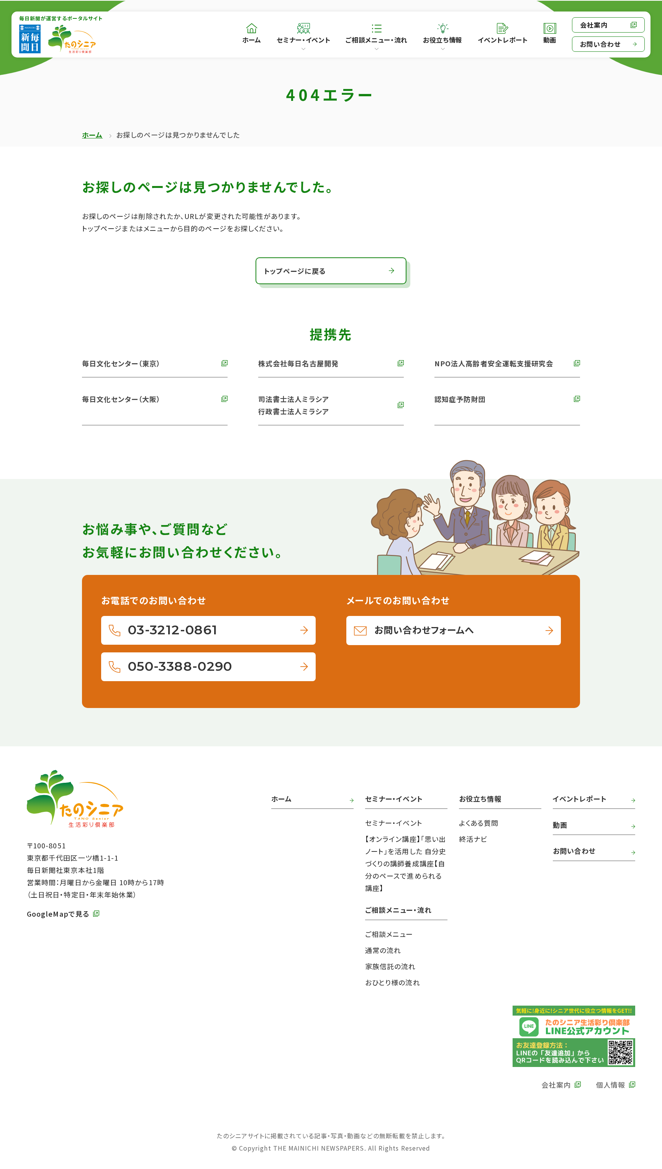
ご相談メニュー (389, 934)
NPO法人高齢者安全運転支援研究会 (493, 363)
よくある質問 (478, 823)
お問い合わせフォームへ (424, 629)
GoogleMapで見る (58, 914)
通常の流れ (383, 950)
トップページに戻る (295, 271)
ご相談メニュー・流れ (377, 39)
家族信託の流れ (390, 966)
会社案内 (594, 25)
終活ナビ (473, 839)
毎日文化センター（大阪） (121, 399)
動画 (560, 825)
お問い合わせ (600, 44)
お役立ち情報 (442, 39)
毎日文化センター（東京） (121, 363)
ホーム (92, 135)
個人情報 (610, 1085)
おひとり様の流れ (392, 982)
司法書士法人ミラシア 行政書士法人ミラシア (293, 405)
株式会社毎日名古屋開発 (298, 363)
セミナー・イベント (303, 39)
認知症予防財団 (460, 399)
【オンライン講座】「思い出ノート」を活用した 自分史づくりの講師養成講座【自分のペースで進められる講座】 (405, 863)
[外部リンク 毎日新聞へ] (30, 39)
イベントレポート (580, 798)
